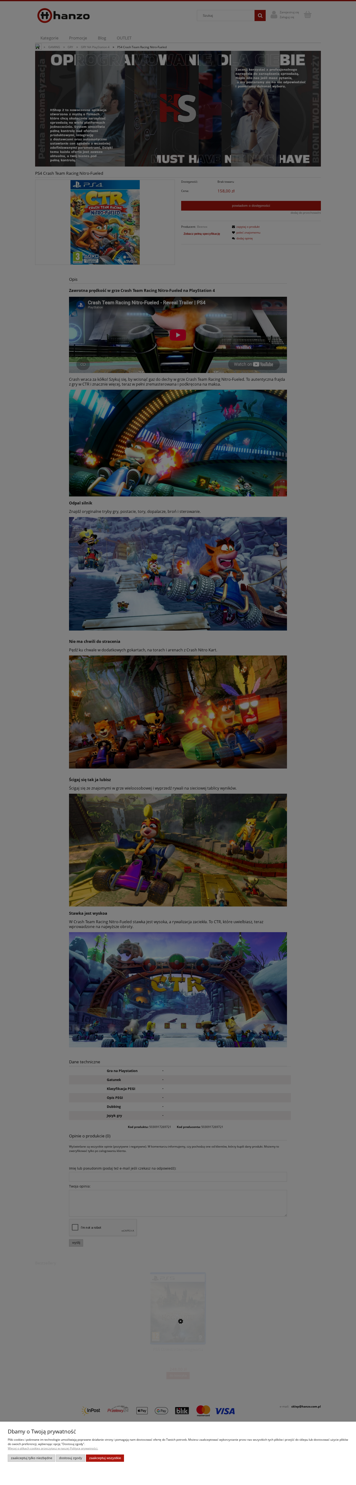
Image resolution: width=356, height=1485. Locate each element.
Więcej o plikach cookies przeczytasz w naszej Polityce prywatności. (53, 1448)
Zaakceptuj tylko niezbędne (31, 1458)
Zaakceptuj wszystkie (105, 1458)
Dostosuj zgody (70, 1458)
